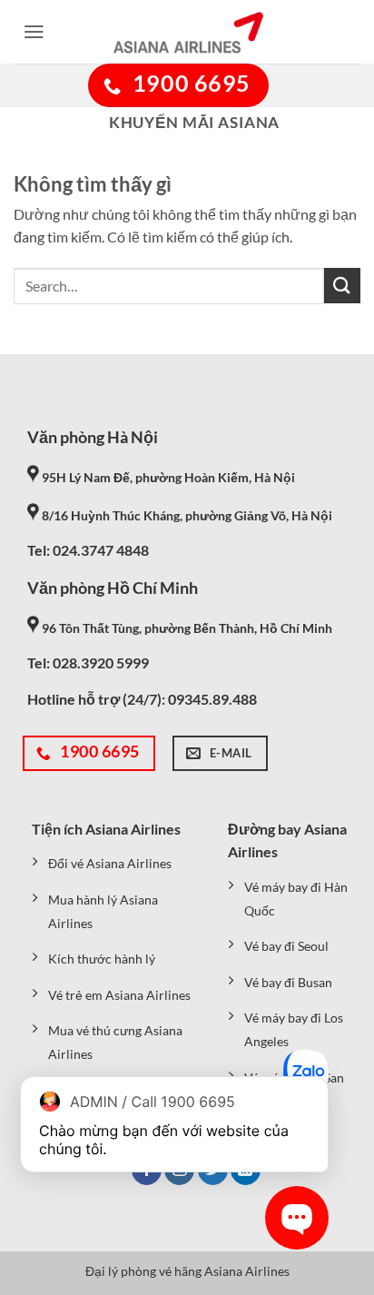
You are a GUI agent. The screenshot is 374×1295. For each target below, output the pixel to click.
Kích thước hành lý (101, 958)
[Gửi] (342, 285)
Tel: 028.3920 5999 (88, 662)
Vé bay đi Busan (288, 982)
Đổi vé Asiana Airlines (110, 863)
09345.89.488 (212, 698)
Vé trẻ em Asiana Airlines (119, 995)
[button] (34, 32)
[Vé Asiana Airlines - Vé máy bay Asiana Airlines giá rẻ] (187, 32)
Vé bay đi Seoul (286, 946)
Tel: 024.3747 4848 (88, 550)
